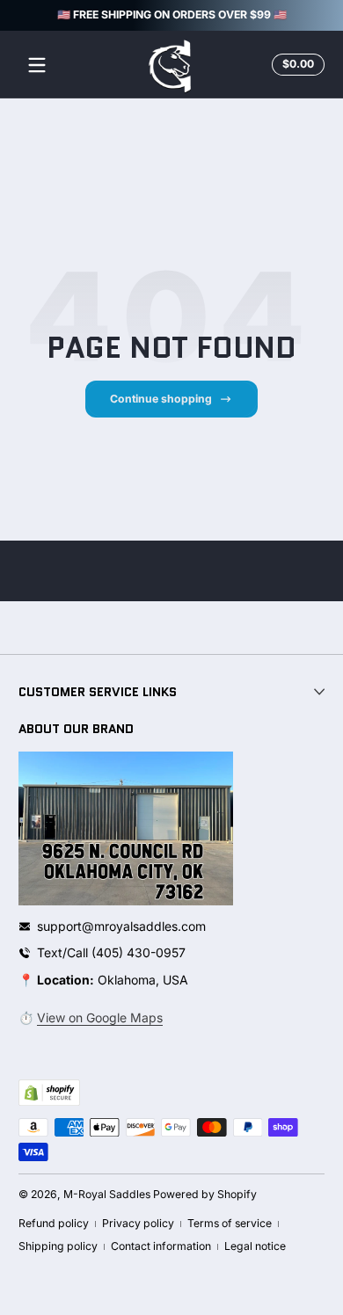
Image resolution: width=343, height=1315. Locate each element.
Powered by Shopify (205, 1194)
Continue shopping (161, 398)
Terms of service (229, 1223)
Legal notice (255, 1246)
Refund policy (53, 1223)
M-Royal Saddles (106, 1194)
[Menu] (36, 65)
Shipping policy (58, 1246)
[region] (171, 16)
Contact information (161, 1246)
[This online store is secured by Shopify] (49, 1092)
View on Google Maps (100, 1017)
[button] (295, 65)
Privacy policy (138, 1223)
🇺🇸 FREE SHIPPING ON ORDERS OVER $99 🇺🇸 (172, 14)
